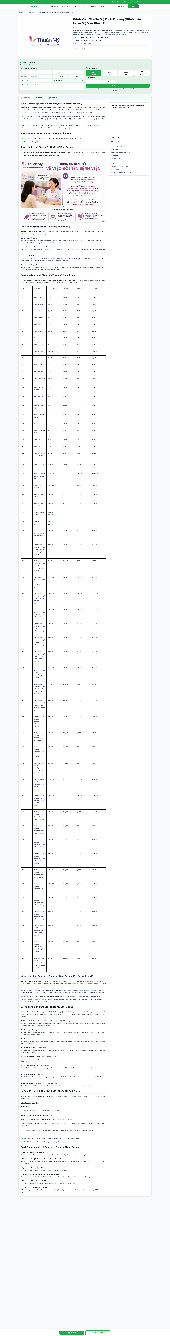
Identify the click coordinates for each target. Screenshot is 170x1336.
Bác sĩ (74, 6)
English (136, 1)
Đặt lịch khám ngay (118, 85)
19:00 (109, 81)
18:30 (93, 81)
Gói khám (82, 6)
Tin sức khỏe (92, 6)
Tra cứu (102, 6)
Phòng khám (65, 6)
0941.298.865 (87, 43)
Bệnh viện (54, 6)
